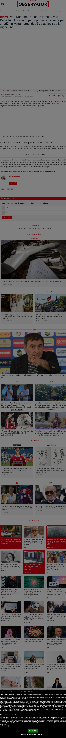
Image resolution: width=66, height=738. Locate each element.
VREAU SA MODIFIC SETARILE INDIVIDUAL (32, 735)
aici (32, 706)
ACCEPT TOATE (33, 730)
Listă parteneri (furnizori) (7, 726)
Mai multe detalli (22, 698)
